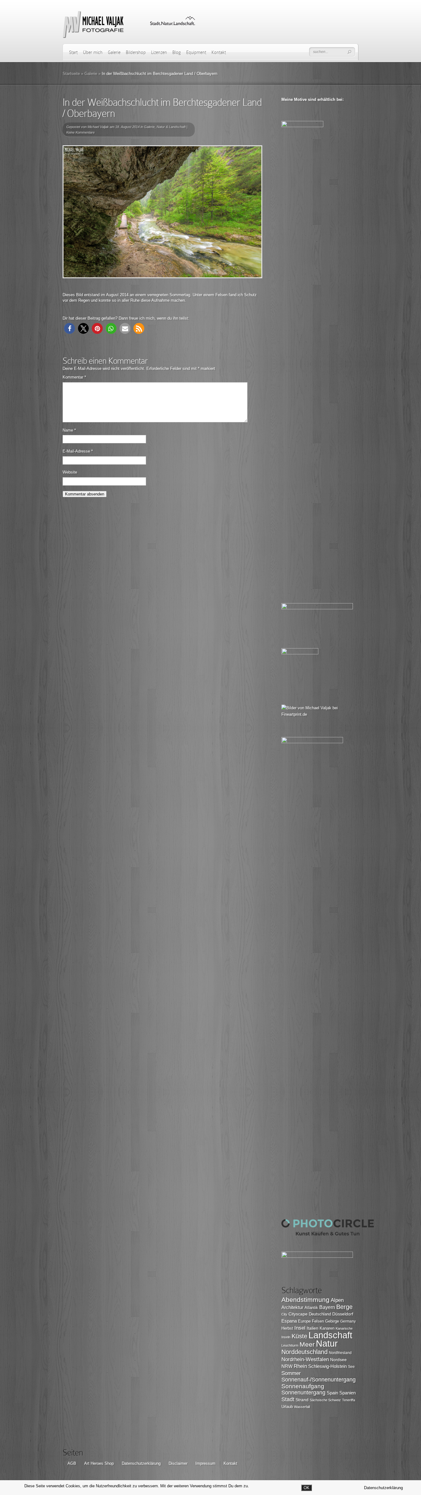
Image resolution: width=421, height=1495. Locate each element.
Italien (312, 1328)
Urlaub (287, 1407)
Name (69, 430)
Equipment (196, 52)
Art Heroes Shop (99, 1463)
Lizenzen (159, 52)
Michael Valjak (98, 127)
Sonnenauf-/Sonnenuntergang (318, 1380)
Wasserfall (302, 1407)
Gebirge (332, 1321)
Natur (327, 1343)
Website (70, 472)
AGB (71, 1463)
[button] (69, 328)
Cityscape (298, 1313)
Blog (176, 52)
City (284, 1314)
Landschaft (330, 1335)
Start (73, 52)
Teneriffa (348, 1400)
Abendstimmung (305, 1299)
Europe (304, 1321)
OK (306, 1487)
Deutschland (320, 1314)
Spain (332, 1392)
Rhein (300, 1366)
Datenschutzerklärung (141, 1463)
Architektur (292, 1307)
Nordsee (338, 1359)
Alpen (337, 1300)
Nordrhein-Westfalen (305, 1359)
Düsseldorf (342, 1313)
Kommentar (74, 377)
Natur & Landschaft (171, 127)
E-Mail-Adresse (78, 451)
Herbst (287, 1328)
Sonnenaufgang (302, 1386)
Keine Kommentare (80, 132)
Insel (299, 1328)
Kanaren (327, 1328)
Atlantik (311, 1307)
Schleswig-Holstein (327, 1366)
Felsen (318, 1321)
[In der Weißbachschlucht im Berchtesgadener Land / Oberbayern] (162, 211)
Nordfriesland (340, 1353)
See (351, 1367)
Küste (299, 1336)
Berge (344, 1306)
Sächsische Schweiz (325, 1400)
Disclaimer (178, 1463)
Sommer (291, 1373)
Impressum (205, 1463)
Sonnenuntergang (303, 1392)
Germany (348, 1321)
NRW (286, 1366)
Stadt (287, 1399)
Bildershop (136, 52)
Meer (307, 1344)
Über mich (93, 52)
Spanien (347, 1392)
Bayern (327, 1307)
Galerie (114, 52)
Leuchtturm (289, 1345)
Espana (289, 1320)
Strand (302, 1400)
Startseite (71, 73)
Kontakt (218, 52)
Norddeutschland (304, 1351)
